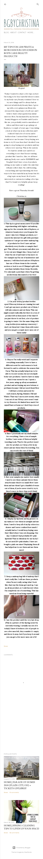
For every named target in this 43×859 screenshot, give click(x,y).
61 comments (14, 792)
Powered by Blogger (23, 847)
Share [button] (6, 646)
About (13, 32)
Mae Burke (28, 852)
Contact (22, 32)
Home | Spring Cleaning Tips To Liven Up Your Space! (21, 827)
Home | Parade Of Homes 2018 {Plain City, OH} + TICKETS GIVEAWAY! (19, 785)
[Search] (37, 3)
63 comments (14, 833)
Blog (6, 32)
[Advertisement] (21, 732)
